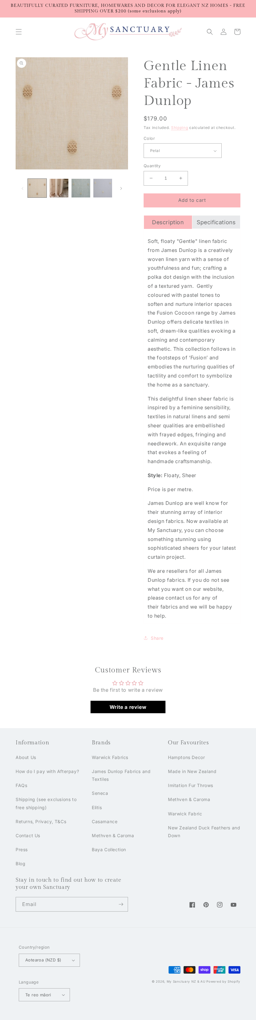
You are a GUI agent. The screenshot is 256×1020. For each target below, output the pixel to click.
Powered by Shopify (223, 981)
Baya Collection (109, 849)
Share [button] (157, 638)
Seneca (100, 793)
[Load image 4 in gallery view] (102, 188)
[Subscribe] (121, 904)
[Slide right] (121, 188)
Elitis (97, 807)
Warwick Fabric (185, 813)
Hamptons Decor (186, 757)
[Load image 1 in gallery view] (37, 188)
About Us (26, 757)
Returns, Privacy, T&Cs (41, 821)
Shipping (179, 127)
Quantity (152, 165)
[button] (19, 32)
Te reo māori (38, 994)
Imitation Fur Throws (190, 785)
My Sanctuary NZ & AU (186, 981)
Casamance (104, 821)
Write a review (128, 707)
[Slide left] (22, 188)
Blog (20, 863)
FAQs (21, 785)
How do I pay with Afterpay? (47, 771)
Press (22, 849)
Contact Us (28, 835)
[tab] (168, 222)
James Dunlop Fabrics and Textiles (121, 775)
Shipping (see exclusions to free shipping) (46, 803)
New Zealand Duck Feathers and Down (204, 831)
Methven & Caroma (113, 835)
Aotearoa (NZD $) (43, 959)
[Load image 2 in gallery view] (59, 188)
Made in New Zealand (192, 771)
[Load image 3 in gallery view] (80, 188)
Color (149, 138)
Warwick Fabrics (110, 757)
